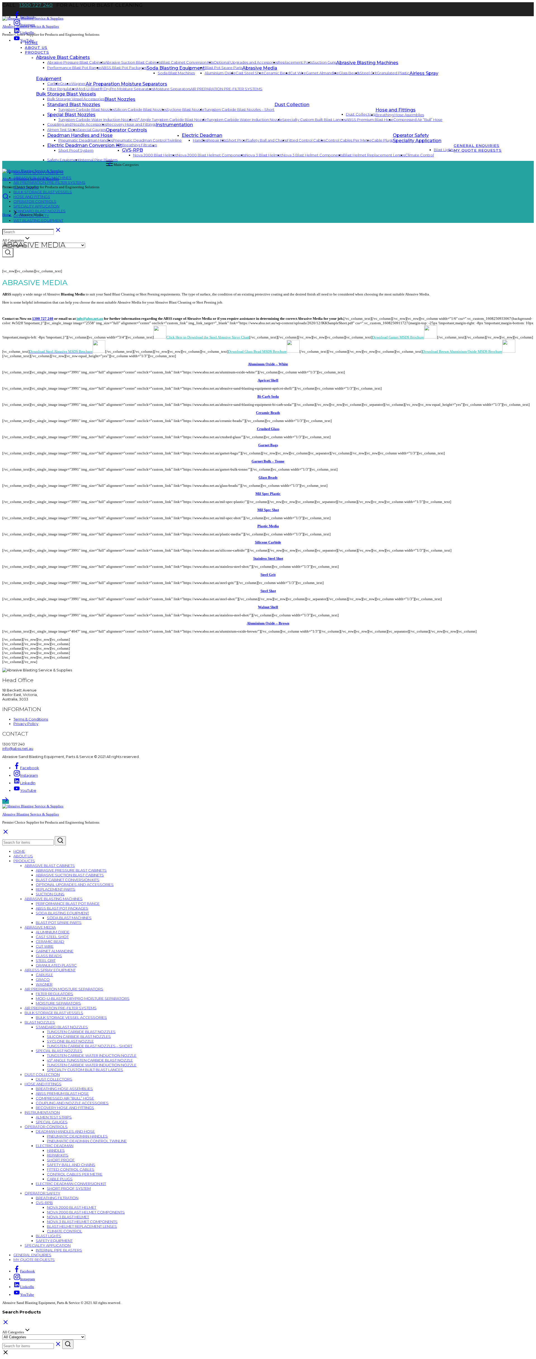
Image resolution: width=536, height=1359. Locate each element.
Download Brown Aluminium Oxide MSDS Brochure (462, 351)
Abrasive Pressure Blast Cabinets (76, 62)
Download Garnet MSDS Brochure (398, 337)
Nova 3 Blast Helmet (263, 155)
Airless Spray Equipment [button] (50, 970)
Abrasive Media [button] (259, 68)
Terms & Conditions (30, 719)
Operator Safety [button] (411, 135)
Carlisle (53, 83)
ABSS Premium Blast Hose (369, 119)
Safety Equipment (63, 160)
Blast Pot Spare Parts (223, 67)
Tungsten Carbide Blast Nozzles (86, 109)
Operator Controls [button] (126, 130)
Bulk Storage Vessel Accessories (75, 99)
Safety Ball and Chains (267, 140)
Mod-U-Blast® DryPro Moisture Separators (115, 89)
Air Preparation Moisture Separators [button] (126, 84)
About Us (36, 47)
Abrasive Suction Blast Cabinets (133, 62)
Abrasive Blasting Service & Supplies (30, 26)
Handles (200, 140)
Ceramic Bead (277, 73)
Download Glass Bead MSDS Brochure (257, 351)
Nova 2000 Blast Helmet (155, 155)
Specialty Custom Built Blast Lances (314, 119)
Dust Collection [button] (291, 104)
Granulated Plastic (393, 73)
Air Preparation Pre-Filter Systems (226, 89)
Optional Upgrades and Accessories (246, 62)
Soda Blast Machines (176, 73)
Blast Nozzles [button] (119, 99)
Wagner (78, 83)
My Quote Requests (478, 150)
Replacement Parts (295, 62)
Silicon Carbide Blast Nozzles (141, 109)
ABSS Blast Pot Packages (124, 67)
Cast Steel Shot (250, 73)
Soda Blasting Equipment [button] (176, 68)
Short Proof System (69, 1188)
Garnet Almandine (322, 73)
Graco (65, 83)
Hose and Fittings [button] (395, 110)
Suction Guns (324, 62)
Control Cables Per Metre (349, 140)
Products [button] (37, 52)
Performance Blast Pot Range (74, 67)
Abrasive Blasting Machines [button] (367, 62)
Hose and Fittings (31, 196)
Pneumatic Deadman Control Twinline (147, 140)
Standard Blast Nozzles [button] (73, 104)
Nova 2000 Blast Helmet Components (211, 155)
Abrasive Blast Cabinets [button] (63, 57)
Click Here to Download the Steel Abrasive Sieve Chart (207, 337)
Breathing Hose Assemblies (399, 115)
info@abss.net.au (89, 318)
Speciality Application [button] (417, 140)
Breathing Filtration (57, 1198)
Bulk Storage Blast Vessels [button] (66, 94)
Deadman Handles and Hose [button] (80, 135)
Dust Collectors (360, 114)
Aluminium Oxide (220, 73)
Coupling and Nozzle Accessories (77, 124)
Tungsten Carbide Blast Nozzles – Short (239, 109)
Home (31, 42)
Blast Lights (48, 1236)
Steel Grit (368, 73)
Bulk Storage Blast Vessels (42, 192)
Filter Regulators (62, 89)
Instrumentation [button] (174, 124)
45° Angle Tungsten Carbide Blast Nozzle (170, 119)
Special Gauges (92, 129)
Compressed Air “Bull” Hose (417, 119)
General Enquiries (476, 145)
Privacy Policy (25, 723)
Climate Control (419, 155)
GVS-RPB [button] (44, 1202)
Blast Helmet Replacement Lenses (374, 155)
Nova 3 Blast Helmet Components (312, 155)
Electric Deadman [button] (202, 135)
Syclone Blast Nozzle (185, 109)
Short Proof (236, 140)
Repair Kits (216, 140)
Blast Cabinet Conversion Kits (187, 62)
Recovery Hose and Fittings (131, 124)
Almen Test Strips (62, 129)
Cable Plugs (382, 140)
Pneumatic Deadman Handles (85, 140)
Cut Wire (298, 73)
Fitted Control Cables (306, 140)
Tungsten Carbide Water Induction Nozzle (96, 119)
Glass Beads (349, 73)
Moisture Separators (172, 89)
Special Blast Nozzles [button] (71, 114)
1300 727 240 (36, 5)
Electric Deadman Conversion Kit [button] (71, 1183)
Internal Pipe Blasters (99, 160)
